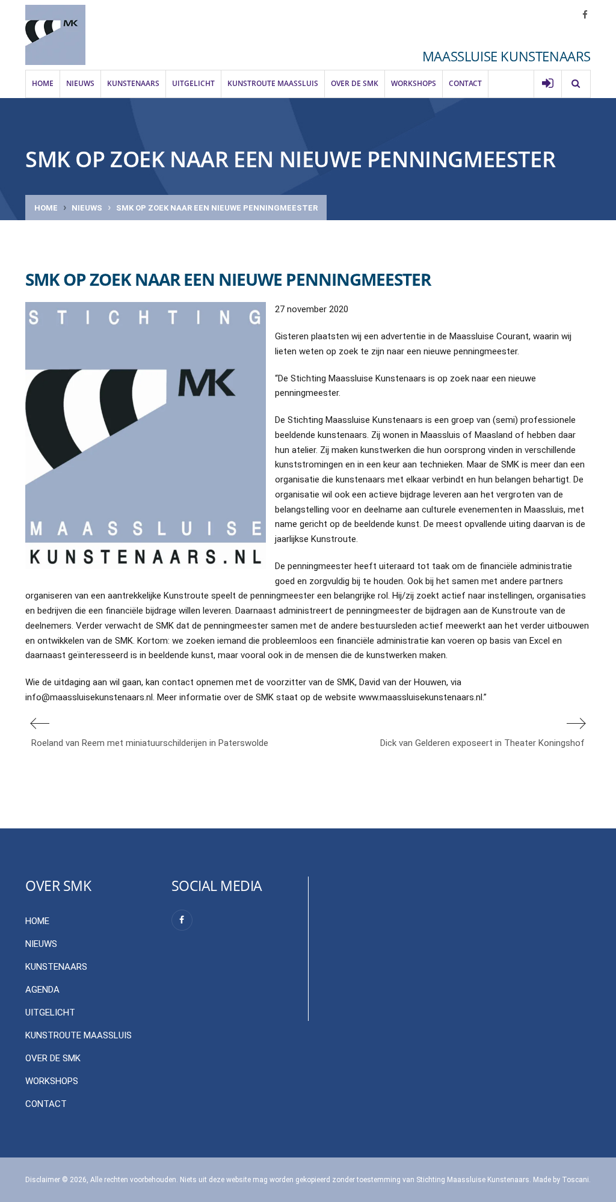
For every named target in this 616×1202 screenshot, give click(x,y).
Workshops (413, 83)
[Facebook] (181, 920)
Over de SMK (354, 83)
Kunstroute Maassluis (272, 83)
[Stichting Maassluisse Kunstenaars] (55, 35)
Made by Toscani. (562, 1180)
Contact (465, 83)
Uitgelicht (193, 83)
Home (43, 83)
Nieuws (80, 83)
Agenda (42, 989)
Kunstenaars (133, 83)
